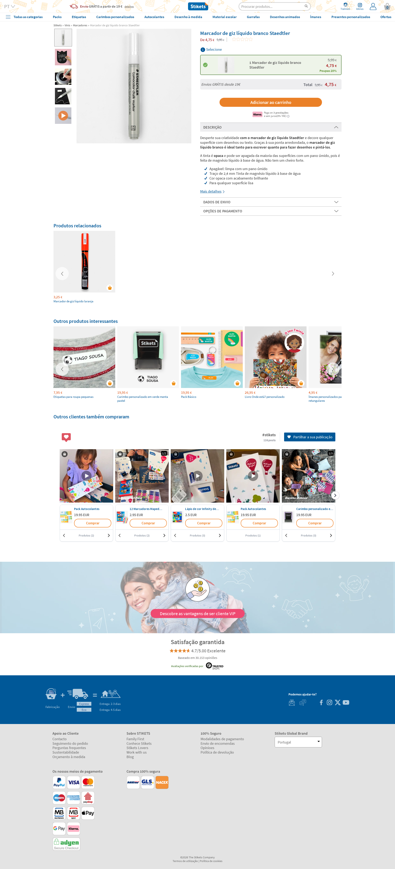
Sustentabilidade (65, 752)
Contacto (59, 739)
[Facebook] (321, 703)
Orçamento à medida (68, 756)
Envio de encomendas (218, 743)
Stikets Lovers (137, 747)
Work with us (137, 752)
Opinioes (207, 747)
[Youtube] (346, 703)
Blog (130, 756)
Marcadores (80, 25)
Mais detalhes (211, 191)
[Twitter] (337, 703)
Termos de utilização (185, 861)
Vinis (67, 25)
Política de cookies (211, 861)
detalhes (129, 6)
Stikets (57, 25)
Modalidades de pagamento (222, 739)
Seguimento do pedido (70, 743)
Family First (135, 739)
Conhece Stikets (139, 743)
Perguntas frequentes (69, 747)
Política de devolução (217, 752)
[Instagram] (329, 703)
